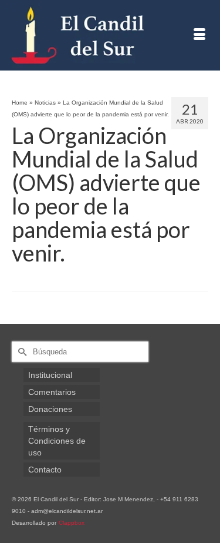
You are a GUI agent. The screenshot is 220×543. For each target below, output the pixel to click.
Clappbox (71, 522)
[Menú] (199, 35)
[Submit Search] (20, 351)
